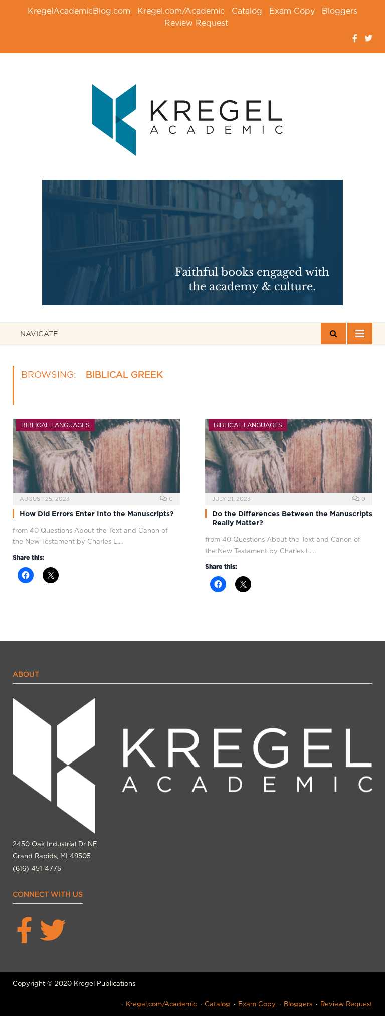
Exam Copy (292, 11)
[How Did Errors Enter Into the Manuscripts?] (96, 459)
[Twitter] (368, 38)
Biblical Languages (55, 425)
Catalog (247, 11)
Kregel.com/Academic (181, 11)
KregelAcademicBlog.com (79, 11)
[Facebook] (354, 38)
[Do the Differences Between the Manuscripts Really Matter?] (288, 459)
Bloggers (339, 11)
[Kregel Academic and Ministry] (192, 118)
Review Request (196, 23)
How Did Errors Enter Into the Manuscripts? (97, 514)
